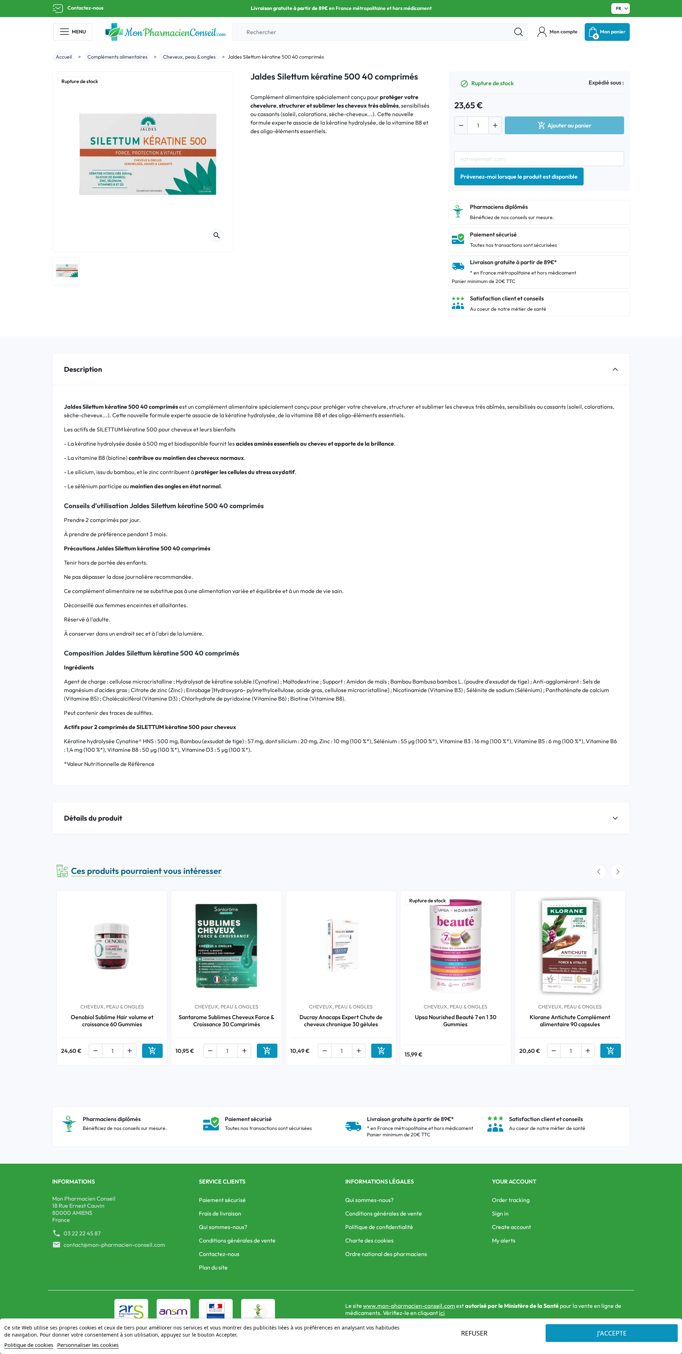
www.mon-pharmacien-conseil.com (409, 1305)
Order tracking (511, 1199)
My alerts (503, 1240)
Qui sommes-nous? (223, 1226)
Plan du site (213, 1267)
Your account (514, 1181)
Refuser (474, 1333)
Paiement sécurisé (222, 1199)
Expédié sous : (606, 82)
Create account (511, 1226)
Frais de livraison (220, 1213)
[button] (557, 32)
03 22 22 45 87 (82, 1233)
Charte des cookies (369, 1240)
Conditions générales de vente (237, 1240)
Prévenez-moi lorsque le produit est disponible (519, 176)
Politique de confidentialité (379, 1226)
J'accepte (612, 1333)
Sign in (500, 1213)
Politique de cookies (28, 1344)
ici (442, 1312)
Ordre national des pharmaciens (386, 1253)
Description (83, 369)
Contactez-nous (85, 8)
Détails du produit (93, 818)
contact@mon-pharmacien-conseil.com (114, 1244)
